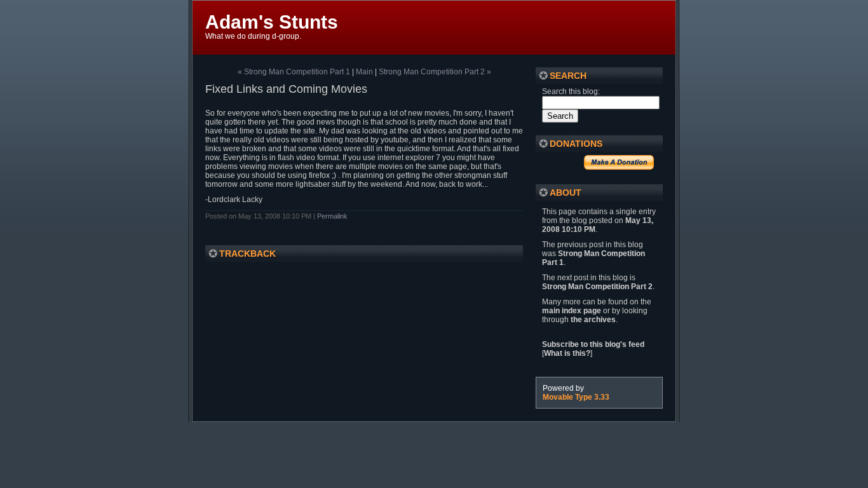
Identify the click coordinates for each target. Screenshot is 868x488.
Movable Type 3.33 (576, 397)
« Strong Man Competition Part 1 (294, 71)
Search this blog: (571, 91)
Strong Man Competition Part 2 (597, 286)
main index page (571, 310)
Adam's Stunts (271, 21)
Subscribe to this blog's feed (593, 344)
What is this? (567, 353)
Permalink (332, 216)
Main (364, 71)
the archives (593, 319)
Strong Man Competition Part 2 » (435, 71)
